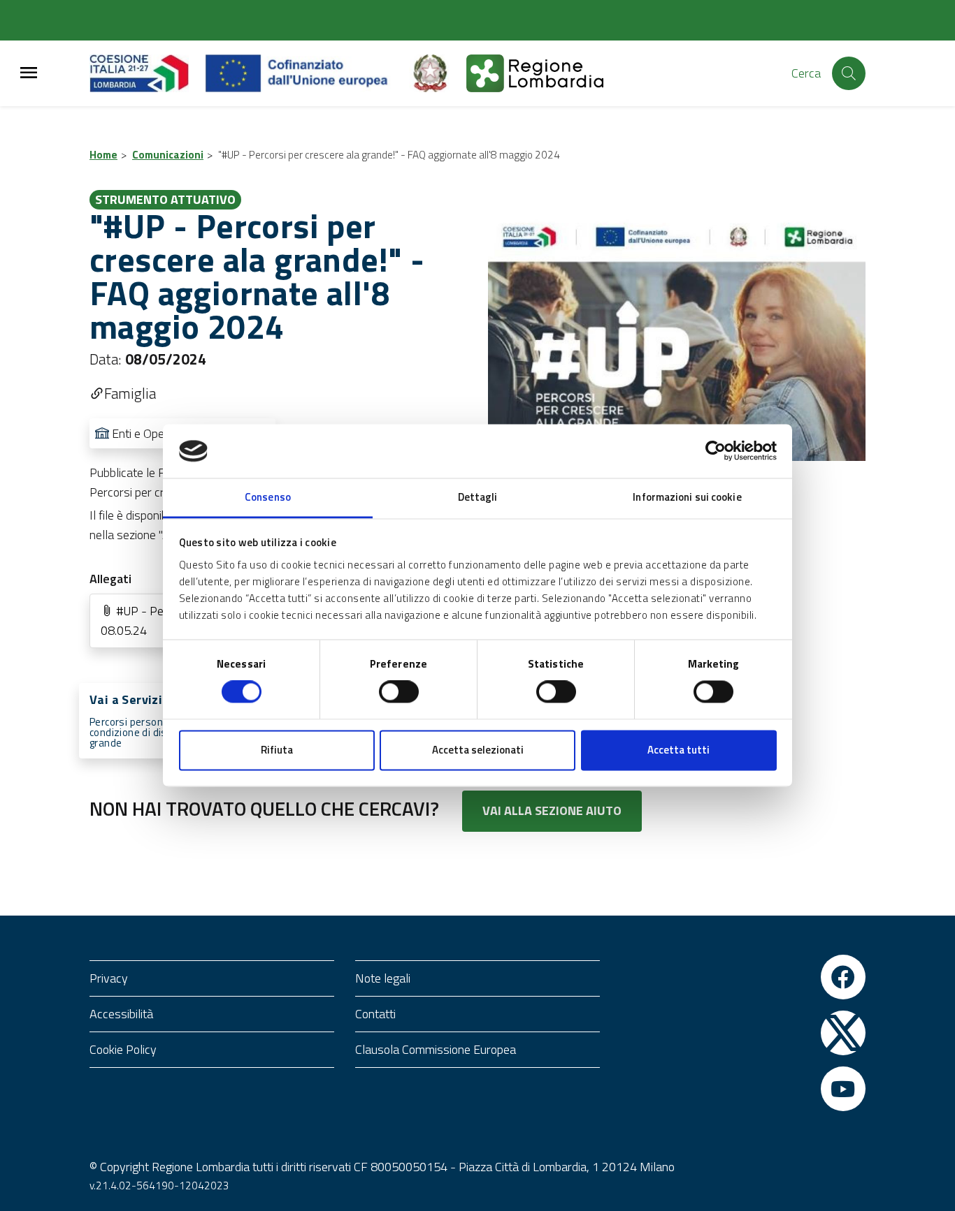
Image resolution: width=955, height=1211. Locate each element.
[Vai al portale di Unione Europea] (307, 73)
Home (103, 155)
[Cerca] (849, 73)
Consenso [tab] (268, 497)
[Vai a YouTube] (843, 1088)
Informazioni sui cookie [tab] (687, 497)
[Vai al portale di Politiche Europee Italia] (437, 73)
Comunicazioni (167, 155)
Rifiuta (277, 750)
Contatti (375, 1013)
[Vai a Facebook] (843, 977)
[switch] (399, 692)
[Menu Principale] (29, 73)
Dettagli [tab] (478, 497)
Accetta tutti (678, 750)
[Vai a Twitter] (843, 1033)
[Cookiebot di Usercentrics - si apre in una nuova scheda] (715, 451)
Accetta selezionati (478, 750)
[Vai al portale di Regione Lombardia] (147, 73)
